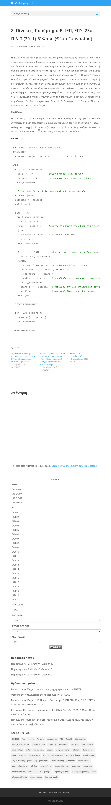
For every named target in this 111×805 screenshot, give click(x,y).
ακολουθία (63, 744)
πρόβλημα (76, 766)
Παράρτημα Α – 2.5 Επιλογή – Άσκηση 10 (32, 663)
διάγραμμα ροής (62, 750)
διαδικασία (75, 750)
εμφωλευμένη (34, 755)
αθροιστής (52, 744)
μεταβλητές (43, 761)
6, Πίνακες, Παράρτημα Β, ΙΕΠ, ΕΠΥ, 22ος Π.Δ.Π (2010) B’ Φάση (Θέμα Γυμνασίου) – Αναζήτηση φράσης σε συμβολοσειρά (53, 359)
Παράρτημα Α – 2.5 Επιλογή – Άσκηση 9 (31, 669)
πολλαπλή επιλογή (62, 766)
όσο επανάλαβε (51, 777)
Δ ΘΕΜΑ (18, 502)
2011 (13, 46)
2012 (16, 560)
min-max (31, 739)
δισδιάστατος (88, 750)
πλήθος (34, 766)
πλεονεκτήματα (46, 766)
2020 (16, 595)
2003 (16, 521)
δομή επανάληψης (19, 755)
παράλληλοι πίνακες (20, 766)
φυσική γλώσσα (36, 777)
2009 (16, 547)
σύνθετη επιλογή (19, 771)
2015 (16, 573)
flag (23, 739)
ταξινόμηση (32, 771)
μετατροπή (70, 761)
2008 (16, 543)
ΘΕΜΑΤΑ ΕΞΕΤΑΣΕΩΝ (59, 792)
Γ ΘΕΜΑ (18, 498)
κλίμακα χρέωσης (73, 755)
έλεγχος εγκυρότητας (20, 744)
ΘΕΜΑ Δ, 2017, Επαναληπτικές (76, 355)
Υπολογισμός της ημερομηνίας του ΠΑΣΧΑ (59, 689)
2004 (16, 525)
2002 (16, 516)
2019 (16, 590)
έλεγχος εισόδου (38, 744)
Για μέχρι (40, 739)
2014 (16, 569)
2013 (16, 564)
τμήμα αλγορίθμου (61, 771)
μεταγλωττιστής (57, 761)
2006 (16, 534)
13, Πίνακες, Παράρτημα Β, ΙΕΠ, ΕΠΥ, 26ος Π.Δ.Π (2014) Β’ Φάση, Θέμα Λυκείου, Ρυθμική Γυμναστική (23, 357)
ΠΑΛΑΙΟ (69, 739)
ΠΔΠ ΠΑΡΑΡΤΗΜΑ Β (26, 46)
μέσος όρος (32, 761)
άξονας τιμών (80, 739)
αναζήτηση (75, 744)
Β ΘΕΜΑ (18, 493)
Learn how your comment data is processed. (74, 465)
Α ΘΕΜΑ (18, 489)
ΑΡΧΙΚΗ (42, 792)
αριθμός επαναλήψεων (35, 750)
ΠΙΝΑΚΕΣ (40, 46)
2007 (16, 538)
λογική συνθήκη (18, 761)
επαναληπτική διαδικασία (53, 755)
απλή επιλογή (17, 750)
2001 (16, 512)
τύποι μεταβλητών (19, 777)
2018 (16, 586)
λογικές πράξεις (89, 755)
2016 (16, 577)
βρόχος (50, 750)
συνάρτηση (87, 766)
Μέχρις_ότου (52, 739)
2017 (16, 582)
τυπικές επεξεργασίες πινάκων (84, 771)
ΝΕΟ (61, 739)
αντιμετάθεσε (87, 744)
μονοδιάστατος (84, 761)
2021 (16, 599)
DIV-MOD (15, 739)
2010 (16, 551)
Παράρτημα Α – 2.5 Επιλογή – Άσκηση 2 (31, 674)
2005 (16, 530)
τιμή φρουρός (45, 771)
